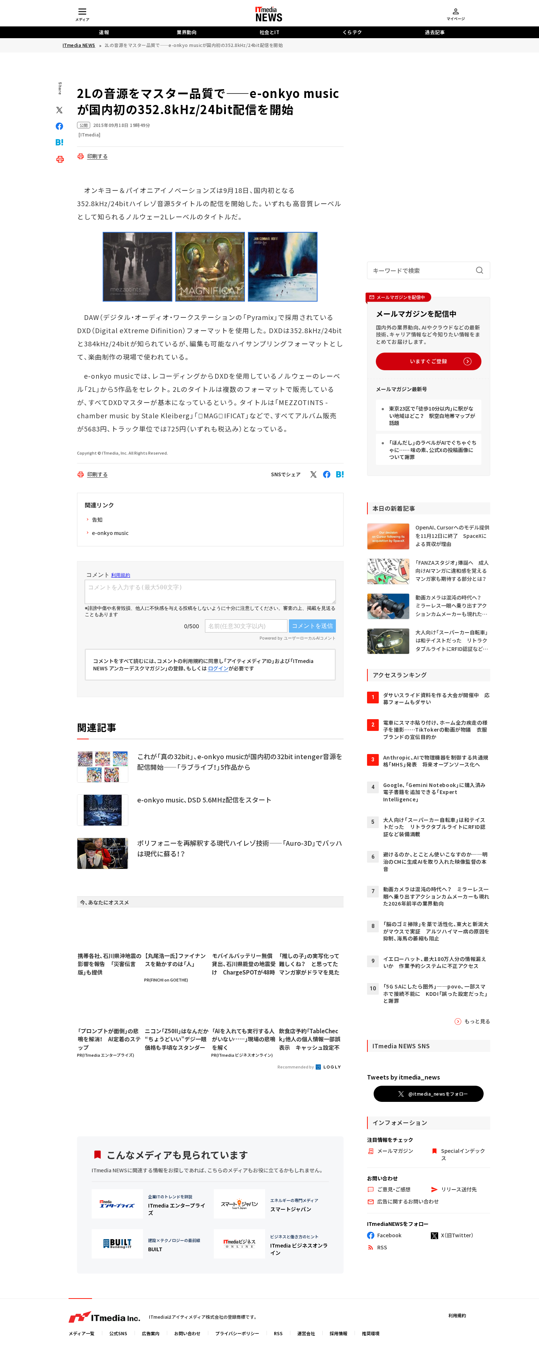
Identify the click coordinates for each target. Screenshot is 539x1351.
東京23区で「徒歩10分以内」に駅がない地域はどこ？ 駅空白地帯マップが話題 (432, 415)
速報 (104, 32)
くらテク (352, 32)
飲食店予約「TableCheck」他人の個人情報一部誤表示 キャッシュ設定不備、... (309, 1039)
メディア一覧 (82, 1333)
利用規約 (457, 1315)
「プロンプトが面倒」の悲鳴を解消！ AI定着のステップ (109, 1039)
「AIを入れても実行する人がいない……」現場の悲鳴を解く (243, 1039)
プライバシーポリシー (237, 1333)
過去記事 (435, 32)
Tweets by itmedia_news (403, 1077)
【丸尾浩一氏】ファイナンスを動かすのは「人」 (175, 960)
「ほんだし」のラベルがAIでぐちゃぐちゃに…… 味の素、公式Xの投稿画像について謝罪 (433, 449)
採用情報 (338, 1333)
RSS (278, 1333)
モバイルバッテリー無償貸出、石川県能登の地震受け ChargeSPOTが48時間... (244, 964)
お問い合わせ (187, 1333)
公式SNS (118, 1333)
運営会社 (306, 1333)
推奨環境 (371, 1333)
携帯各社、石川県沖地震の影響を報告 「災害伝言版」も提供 (110, 964)
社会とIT (270, 32)
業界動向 (187, 32)
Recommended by (296, 1067)
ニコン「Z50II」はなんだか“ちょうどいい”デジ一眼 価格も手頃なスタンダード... (177, 1039)
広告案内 (151, 1333)
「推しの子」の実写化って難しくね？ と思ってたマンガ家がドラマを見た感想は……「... (309, 964)
